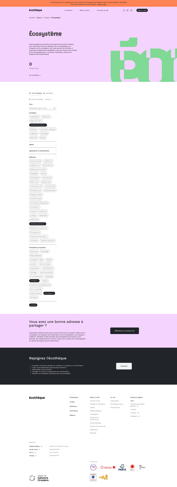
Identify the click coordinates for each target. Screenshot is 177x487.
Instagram (134, 416)
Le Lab (112, 397)
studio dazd (33, 449)
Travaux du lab (95, 401)
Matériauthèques (96, 411)
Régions (39, 17)
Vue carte (49, 93)
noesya (31, 455)
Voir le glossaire (34, 75)
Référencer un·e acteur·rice (124, 331)
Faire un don (142, 10)
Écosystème (74, 397)
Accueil (31, 17)
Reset (34, 305)
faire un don (102, 4)
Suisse (47, 17)
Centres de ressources (98, 426)
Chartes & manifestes (97, 404)
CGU (132, 401)
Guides (92, 407)
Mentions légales (137, 397)
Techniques (74, 411)
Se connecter (131, 10)
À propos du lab (102, 10)
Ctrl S (31, 452)
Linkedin (133, 413)
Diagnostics (94, 430)
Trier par (48, 99)
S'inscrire (124, 366)
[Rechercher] (124, 10)
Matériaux (73, 406)
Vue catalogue (37, 93)
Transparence (115, 407)
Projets (72, 402)
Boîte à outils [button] (85, 10)
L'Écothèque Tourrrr (117, 404)
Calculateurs (94, 414)
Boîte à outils (95, 397)
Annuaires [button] (68, 10)
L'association (114, 401)
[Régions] (127, 10)
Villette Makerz (34, 446)
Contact (133, 409)
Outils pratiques (95, 423)
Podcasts (93, 433)
